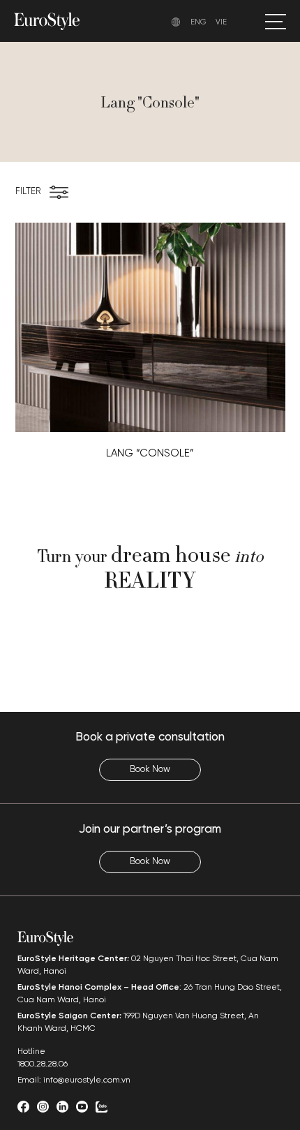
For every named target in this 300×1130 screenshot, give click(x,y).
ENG (198, 22)
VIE (221, 22)
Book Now (150, 769)
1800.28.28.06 (42, 1064)
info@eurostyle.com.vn (86, 1080)
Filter (27, 191)
